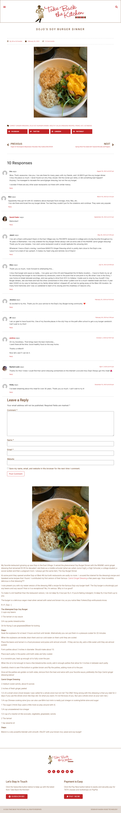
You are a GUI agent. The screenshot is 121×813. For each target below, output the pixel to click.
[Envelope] (49, 771)
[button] (4, 7)
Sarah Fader (14, 217)
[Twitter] (62, 771)
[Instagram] (71, 771)
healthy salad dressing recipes (62, 126)
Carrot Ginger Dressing (77, 578)
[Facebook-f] (58, 771)
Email (10, 449)
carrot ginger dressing (19, 126)
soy (82, 126)
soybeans (88, 126)
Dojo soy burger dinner (39, 126)
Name (10, 440)
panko (77, 126)
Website (10, 459)
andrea (12, 338)
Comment (12, 410)
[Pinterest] (67, 771)
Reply (11, 188)
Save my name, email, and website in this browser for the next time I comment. (44, 468)
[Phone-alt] (53, 771)
